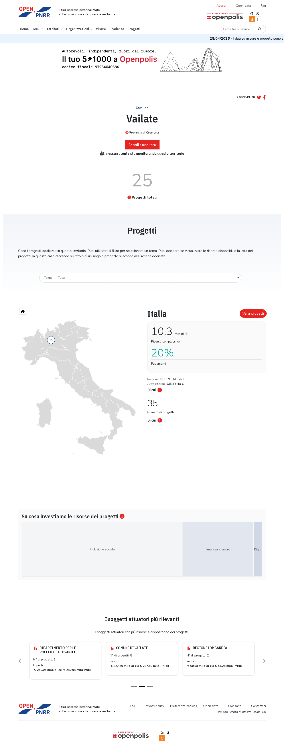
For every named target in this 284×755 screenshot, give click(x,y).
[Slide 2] (142, 686)
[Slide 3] (150, 686)
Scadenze (116, 29)
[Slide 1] (134, 686)
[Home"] (23, 311)
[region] (78, 394)
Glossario (234, 706)
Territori (52, 29)
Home (24, 29)
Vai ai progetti (253, 313)
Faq (263, 6)
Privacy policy (154, 706)
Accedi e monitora (142, 145)
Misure (101, 29)
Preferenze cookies (183, 706)
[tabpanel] (205, 364)
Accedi (221, 6)
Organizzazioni (77, 29)
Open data (243, 6)
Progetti (134, 29)
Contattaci (258, 706)
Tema (48, 278)
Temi (35, 29)
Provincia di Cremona (144, 132)
